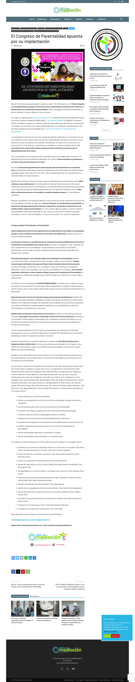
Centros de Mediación (17, 615)
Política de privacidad (91, 680)
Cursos (78, 19)
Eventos (65, 28)
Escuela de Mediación (43, 118)
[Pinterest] (23, 571)
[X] (118, 1)
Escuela (67, 19)
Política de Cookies (104, 680)
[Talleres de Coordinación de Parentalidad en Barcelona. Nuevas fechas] (118, 76)
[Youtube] (122, 1)
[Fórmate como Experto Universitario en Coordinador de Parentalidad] (118, 121)
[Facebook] (115, 1)
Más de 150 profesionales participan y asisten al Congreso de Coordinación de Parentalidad (28, 586)
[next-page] (16, 629)
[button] (121, 19)
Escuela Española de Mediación (54, 28)
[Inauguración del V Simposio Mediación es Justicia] (116, 210)
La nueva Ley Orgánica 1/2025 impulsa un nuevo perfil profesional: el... (99, 167)
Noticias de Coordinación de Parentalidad (22, 31)
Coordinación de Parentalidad (28, 28)
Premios (89, 19)
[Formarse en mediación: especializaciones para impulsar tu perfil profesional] (22, 609)
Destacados (41, 28)
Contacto (102, 19)
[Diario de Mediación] (67, 10)
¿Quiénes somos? (69, 680)
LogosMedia (51, 120)
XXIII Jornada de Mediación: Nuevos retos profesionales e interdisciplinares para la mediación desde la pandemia (70, 587)
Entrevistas (42, 19)
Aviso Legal (79, 680)
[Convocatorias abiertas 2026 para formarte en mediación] (47, 609)
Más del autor (34, 596)
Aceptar (107, 636)
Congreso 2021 (20, 25)
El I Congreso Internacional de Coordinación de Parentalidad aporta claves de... (99, 109)
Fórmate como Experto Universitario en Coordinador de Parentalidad (100, 120)
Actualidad (54, 19)
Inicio (31, 19)
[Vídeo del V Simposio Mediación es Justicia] (98, 210)
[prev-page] (12, 629)
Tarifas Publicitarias (118, 680)
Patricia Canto (18, 45)
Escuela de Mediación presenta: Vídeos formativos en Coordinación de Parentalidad (100, 98)
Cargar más (106, 130)
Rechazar (115, 636)
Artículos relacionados (20, 596)
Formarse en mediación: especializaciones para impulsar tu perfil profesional (22, 620)
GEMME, (60, 120)
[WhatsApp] (28, 571)
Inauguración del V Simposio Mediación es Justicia (115, 220)
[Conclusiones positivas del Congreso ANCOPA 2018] (118, 88)
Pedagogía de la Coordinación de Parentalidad (46, 31)
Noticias (72, 28)
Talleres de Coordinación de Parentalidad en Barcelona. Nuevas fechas (100, 76)
